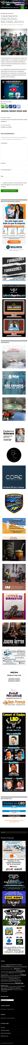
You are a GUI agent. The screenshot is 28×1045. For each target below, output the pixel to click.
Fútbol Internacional (6, 977)
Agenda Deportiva (11, 965)
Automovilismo (6, 967)
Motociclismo (11, 983)
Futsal (20, 972)
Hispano (19, 977)
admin (11, 24)
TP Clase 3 (3, 991)
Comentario (4, 143)
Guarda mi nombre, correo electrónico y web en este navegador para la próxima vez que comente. (14, 184)
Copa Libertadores (12, 971)
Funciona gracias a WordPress (7, 1043)
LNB (20, 980)
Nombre (3, 163)
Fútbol (23, 975)
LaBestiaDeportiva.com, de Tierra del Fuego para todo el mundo (11, 7)
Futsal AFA (10, 13)
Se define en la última (6, 126)
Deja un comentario (18, 24)
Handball (14, 977)
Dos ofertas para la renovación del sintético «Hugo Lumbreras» (14, 119)
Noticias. (4, 986)
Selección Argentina (15, 988)
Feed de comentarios (6, 1033)
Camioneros (5, 111)
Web (2, 176)
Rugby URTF (7, 988)
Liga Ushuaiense (13, 981)
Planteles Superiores (13, 986)
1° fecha (2, 964)
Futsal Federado (16, 975)
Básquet (17, 969)
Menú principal (26, 7)
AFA (5, 964)
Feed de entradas (5, 1030)
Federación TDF (13, 972)
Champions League (4, 971)
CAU (21, 969)
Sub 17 (25, 111)
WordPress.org (4, 1036)
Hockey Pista (13, 979)
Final (18, 972)
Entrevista (4, 13)
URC (6, 991)
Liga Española (4, 980)
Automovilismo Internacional (19, 966)
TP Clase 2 (21, 989)
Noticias (19, 983)
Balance (12, 968)
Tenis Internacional (6, 989)
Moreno (19, 111)
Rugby (2, 988)
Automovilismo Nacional (5, 968)
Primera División (21, 986)
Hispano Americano (5, 979)
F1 (7, 972)
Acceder (3, 1027)
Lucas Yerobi (4, 983)
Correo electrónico (6, 169)
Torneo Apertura (15, 989)
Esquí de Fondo (4, 972)
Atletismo (19, 964)
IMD (19, 979)
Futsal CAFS (10, 975)
